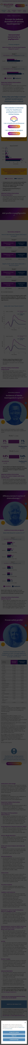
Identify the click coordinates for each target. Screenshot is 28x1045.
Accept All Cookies (14, 1032)
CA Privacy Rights (8, 1028)
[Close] (25, 1022)
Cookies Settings (14, 1039)
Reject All (14, 1036)
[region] (14, 1032)
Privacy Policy (21, 1027)
